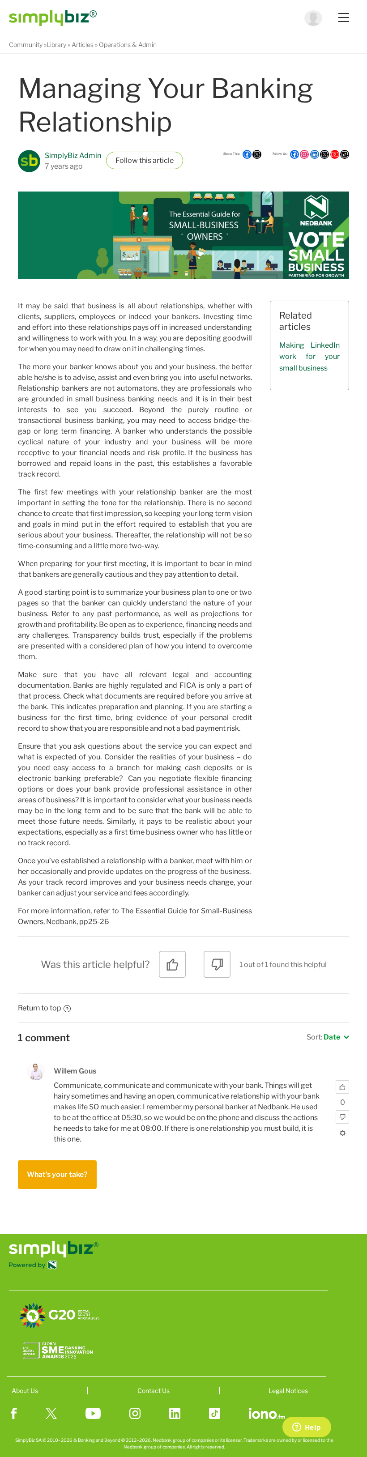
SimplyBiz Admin (73, 155)
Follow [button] (126, 160)
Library (56, 44)
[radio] (172, 967)
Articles (83, 44)
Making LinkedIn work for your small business (309, 356)
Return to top (39, 1008)
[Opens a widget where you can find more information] (306, 1428)
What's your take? (57, 1174)
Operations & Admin (128, 44)
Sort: (323, 1037)
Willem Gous (75, 1071)
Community (26, 44)
